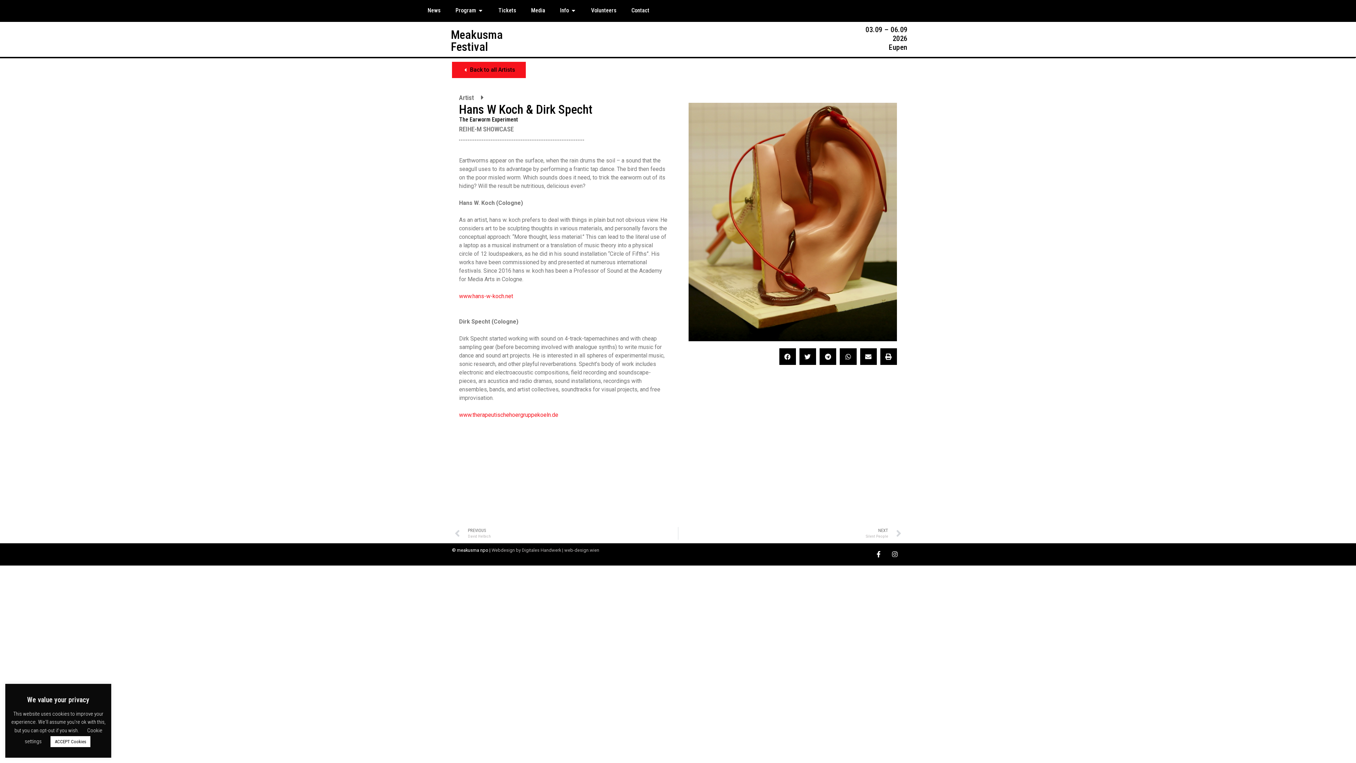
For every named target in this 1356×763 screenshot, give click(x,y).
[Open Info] (573, 10)
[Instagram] (894, 554)
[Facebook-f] (878, 554)
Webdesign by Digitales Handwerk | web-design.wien (545, 550)
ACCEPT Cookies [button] (70, 741)
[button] (489, 70)
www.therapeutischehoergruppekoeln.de (508, 415)
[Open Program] (480, 10)
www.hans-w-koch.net (486, 296)
